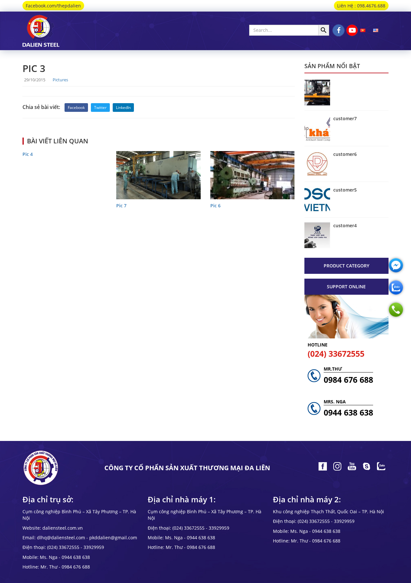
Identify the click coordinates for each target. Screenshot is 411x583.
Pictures (60, 80)
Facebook (76, 107)
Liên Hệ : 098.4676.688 (361, 6)
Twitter (100, 107)
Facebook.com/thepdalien (53, 6)
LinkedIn (123, 107)
